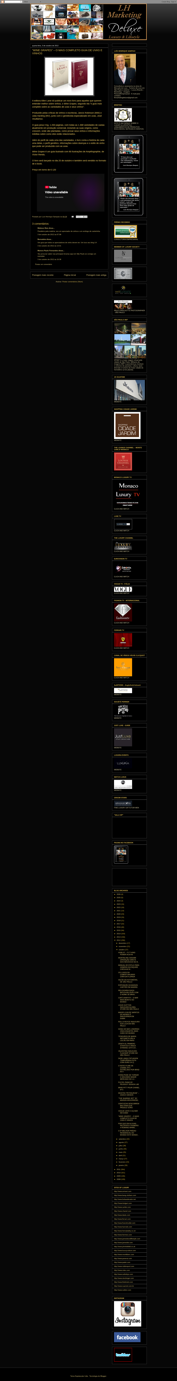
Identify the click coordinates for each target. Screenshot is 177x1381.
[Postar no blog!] (79, 217)
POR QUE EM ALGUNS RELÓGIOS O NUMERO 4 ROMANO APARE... (128, 1126)
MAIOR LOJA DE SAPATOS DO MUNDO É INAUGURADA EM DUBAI (128, 1015)
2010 (119, 1173)
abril (120, 1155)
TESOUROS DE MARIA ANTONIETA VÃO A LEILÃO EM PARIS (127, 1038)
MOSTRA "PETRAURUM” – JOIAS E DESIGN (128, 1094)
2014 (119, 934)
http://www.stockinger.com (124, 1278)
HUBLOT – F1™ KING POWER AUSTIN (126, 954)
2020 (119, 914)
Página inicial (70, 275)
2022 (119, 907)
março (121, 1159)
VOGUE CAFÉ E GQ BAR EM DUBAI (128, 1112)
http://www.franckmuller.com (124, 1223)
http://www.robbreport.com (124, 1266)
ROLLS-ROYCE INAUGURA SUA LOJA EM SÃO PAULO (128, 1024)
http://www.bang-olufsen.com (125, 1195)
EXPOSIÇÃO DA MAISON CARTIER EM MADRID (128, 986)
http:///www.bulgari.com (123, 1203)
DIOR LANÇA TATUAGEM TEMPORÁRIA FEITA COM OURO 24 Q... (128, 1060)
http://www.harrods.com (123, 1227)
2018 (119, 920)
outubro (122, 950)
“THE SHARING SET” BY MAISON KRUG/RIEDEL (128, 1099)
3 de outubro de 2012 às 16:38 (49, 259)
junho (121, 1149)
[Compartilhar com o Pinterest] (86, 217)
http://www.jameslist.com (123, 1243)
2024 (119, 901)
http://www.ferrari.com (122, 1219)
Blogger (103, 1376)
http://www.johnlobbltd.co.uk (124, 1246)
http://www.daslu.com (122, 1215)
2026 (119, 894)
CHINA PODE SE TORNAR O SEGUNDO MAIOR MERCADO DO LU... (128, 1077)
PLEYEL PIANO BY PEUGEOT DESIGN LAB (128, 1083)
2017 (119, 924)
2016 (119, 927)
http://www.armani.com (122, 1191)
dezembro (123, 943)
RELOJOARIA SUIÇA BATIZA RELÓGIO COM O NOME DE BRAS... (128, 992)
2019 (119, 917)
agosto (121, 1142)
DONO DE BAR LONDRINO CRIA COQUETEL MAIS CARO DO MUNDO (128, 1031)
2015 (119, 930)
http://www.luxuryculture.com (125, 1250)
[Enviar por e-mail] (77, 217)
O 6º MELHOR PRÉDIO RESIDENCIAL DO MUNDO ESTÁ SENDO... (128, 1133)
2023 (119, 904)
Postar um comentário (43, 264)
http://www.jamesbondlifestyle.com (127, 1239)
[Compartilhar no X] (81, 217)
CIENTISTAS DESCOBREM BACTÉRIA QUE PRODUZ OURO (128, 1106)
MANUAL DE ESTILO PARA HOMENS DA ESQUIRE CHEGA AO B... (128, 967)
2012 (119, 940)
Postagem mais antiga (96, 275)
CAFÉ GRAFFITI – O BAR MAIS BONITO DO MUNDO (128, 1000)
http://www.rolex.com (122, 1270)
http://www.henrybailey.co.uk (125, 1231)
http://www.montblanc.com (124, 1254)
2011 (119, 1169)
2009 (119, 1176)
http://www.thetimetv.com (123, 1282)
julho (121, 1146)
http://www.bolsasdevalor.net (125, 1199)
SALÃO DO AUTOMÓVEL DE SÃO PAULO (128, 981)
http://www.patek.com (122, 1262)
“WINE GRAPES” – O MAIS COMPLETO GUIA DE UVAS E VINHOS (128, 1118)
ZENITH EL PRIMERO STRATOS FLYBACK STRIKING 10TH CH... (127, 1046)
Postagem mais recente (42, 275)
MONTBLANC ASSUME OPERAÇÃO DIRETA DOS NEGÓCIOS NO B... (128, 960)
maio (121, 1152)
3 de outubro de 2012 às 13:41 (49, 246)
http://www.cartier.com (122, 1207)
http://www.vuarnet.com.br (124, 1286)
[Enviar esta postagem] (72, 217)
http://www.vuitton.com (122, 1290)
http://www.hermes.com (123, 1235)
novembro (123, 946)
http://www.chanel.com (122, 1211)
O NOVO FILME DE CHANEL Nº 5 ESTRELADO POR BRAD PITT (128, 1069)
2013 (119, 937)
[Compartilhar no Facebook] (84, 217)
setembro (122, 1139)
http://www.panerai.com (123, 1258)
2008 (119, 1179)
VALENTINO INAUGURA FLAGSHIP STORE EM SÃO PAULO (128, 1053)
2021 (119, 911)
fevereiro (122, 1162)
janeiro (121, 1165)
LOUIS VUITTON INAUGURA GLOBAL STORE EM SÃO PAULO (128, 1007)
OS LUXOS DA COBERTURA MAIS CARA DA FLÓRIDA (126, 975)
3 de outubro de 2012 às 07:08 (49, 234)
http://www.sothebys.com (123, 1274)
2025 (119, 897)
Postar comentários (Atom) (72, 282)
